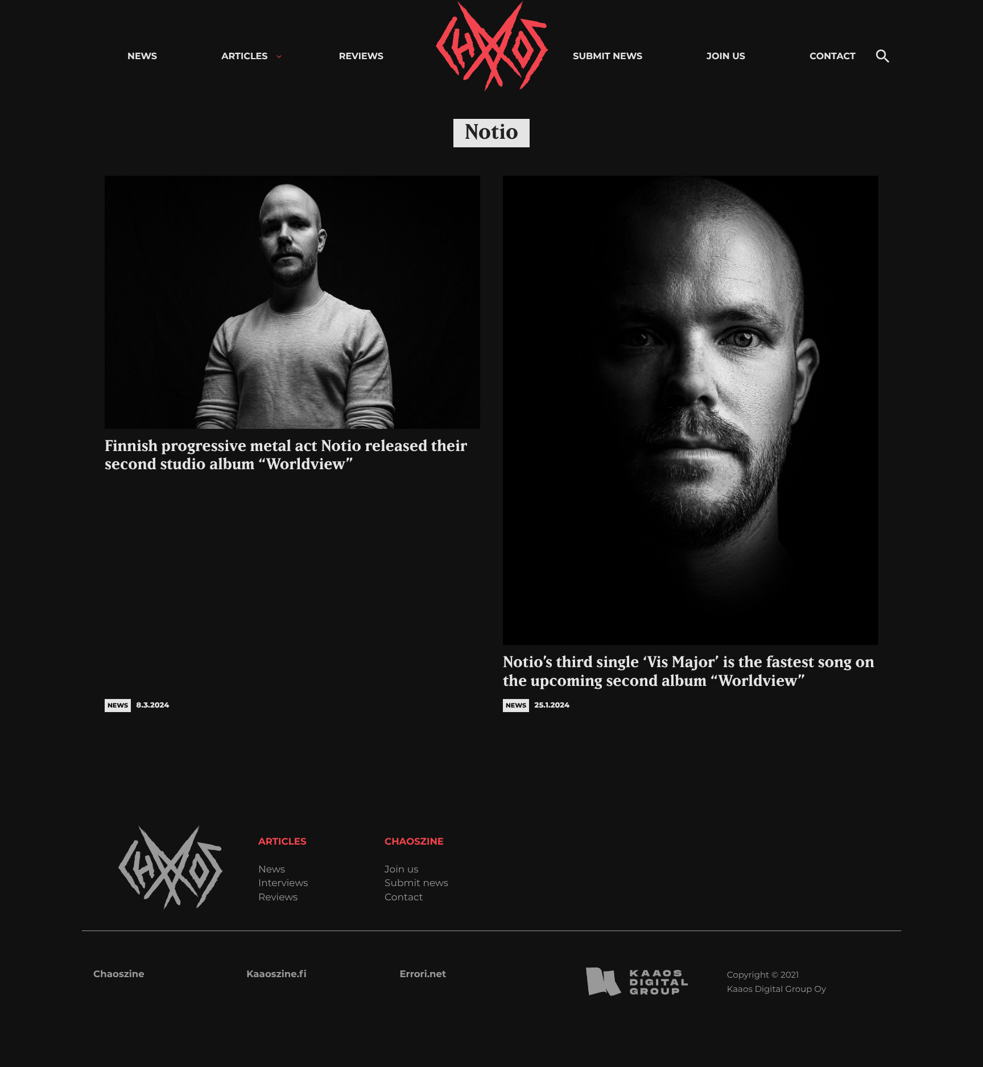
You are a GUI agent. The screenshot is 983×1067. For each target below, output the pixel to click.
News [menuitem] (142, 56)
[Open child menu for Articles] (279, 56)
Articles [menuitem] (244, 56)
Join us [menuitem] (726, 56)
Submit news (416, 883)
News (271, 870)
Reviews (278, 897)
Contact (404, 897)
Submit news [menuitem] (607, 56)
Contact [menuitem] (832, 56)
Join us (401, 870)
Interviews (283, 883)
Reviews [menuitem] (361, 56)
